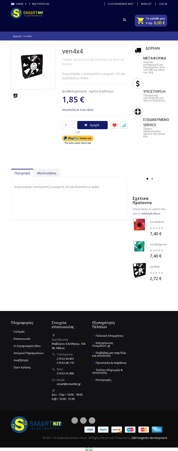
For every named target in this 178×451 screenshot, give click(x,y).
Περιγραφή (22, 173)
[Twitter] (83, 420)
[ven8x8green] (139, 246)
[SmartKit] (27, 13)
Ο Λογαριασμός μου (121, 3)
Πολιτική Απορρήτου (109, 336)
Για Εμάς (19, 331)
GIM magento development (149, 438)
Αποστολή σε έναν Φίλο (78, 110)
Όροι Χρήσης (22, 367)
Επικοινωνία (22, 339)
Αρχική (17, 36)
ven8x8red (157, 222)
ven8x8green (158, 244)
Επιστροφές (103, 380)
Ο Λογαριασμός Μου (27, 346)
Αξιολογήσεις (46, 173)
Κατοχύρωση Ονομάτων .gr (102, 344)
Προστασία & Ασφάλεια (111, 363)
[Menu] (115, 20)
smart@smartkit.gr (69, 384)
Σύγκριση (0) (42, 3)
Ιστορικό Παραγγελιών (29, 353)
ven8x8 (154, 267)
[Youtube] (92, 420)
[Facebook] (74, 420)
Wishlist (146, 3)
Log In (163, 3)
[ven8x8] (139, 270)
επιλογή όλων (151, 213)
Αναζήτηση (21, 360)
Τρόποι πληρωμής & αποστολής (107, 371)
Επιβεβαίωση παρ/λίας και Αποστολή (109, 354)
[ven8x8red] (139, 224)
